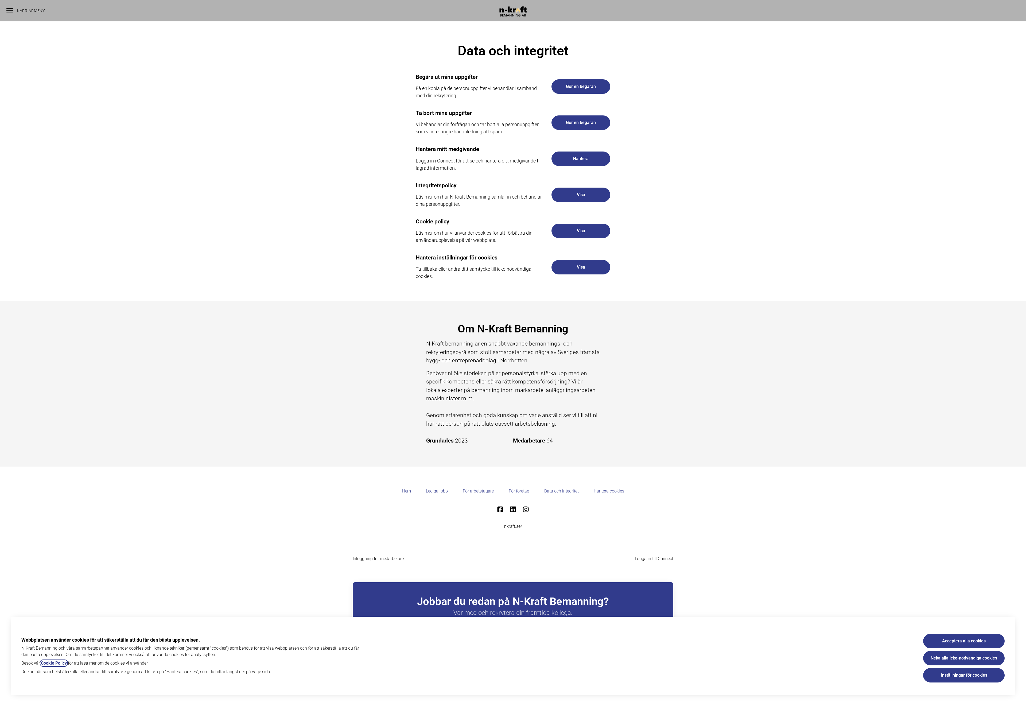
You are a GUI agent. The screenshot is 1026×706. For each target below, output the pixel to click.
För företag (519, 491)
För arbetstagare (478, 491)
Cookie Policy (54, 663)
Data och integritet (561, 491)
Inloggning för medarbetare (378, 558)
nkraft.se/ (513, 526)
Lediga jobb (437, 491)
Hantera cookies (609, 491)
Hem (406, 491)
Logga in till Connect (654, 558)
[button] (580, 267)
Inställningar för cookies (964, 675)
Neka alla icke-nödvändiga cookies (964, 658)
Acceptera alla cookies (964, 640)
